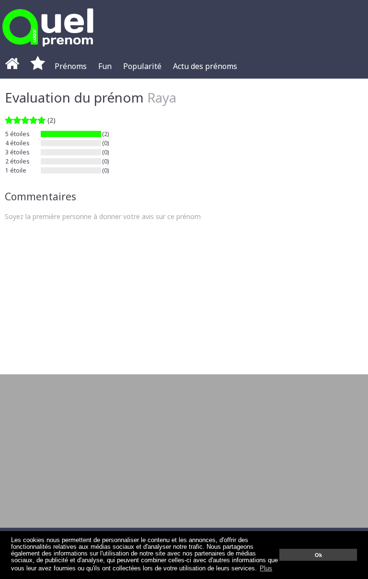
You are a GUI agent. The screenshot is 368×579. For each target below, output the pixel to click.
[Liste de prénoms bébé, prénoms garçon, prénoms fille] (48, 49)
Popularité (142, 66)
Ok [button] (318, 555)
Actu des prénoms (205, 66)
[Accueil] (12, 66)
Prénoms (71, 66)
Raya (161, 97)
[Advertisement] (184, 298)
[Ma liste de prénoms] (38, 66)
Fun (105, 66)
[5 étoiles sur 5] (25, 120)
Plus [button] (266, 568)
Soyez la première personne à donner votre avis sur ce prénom (103, 216)
